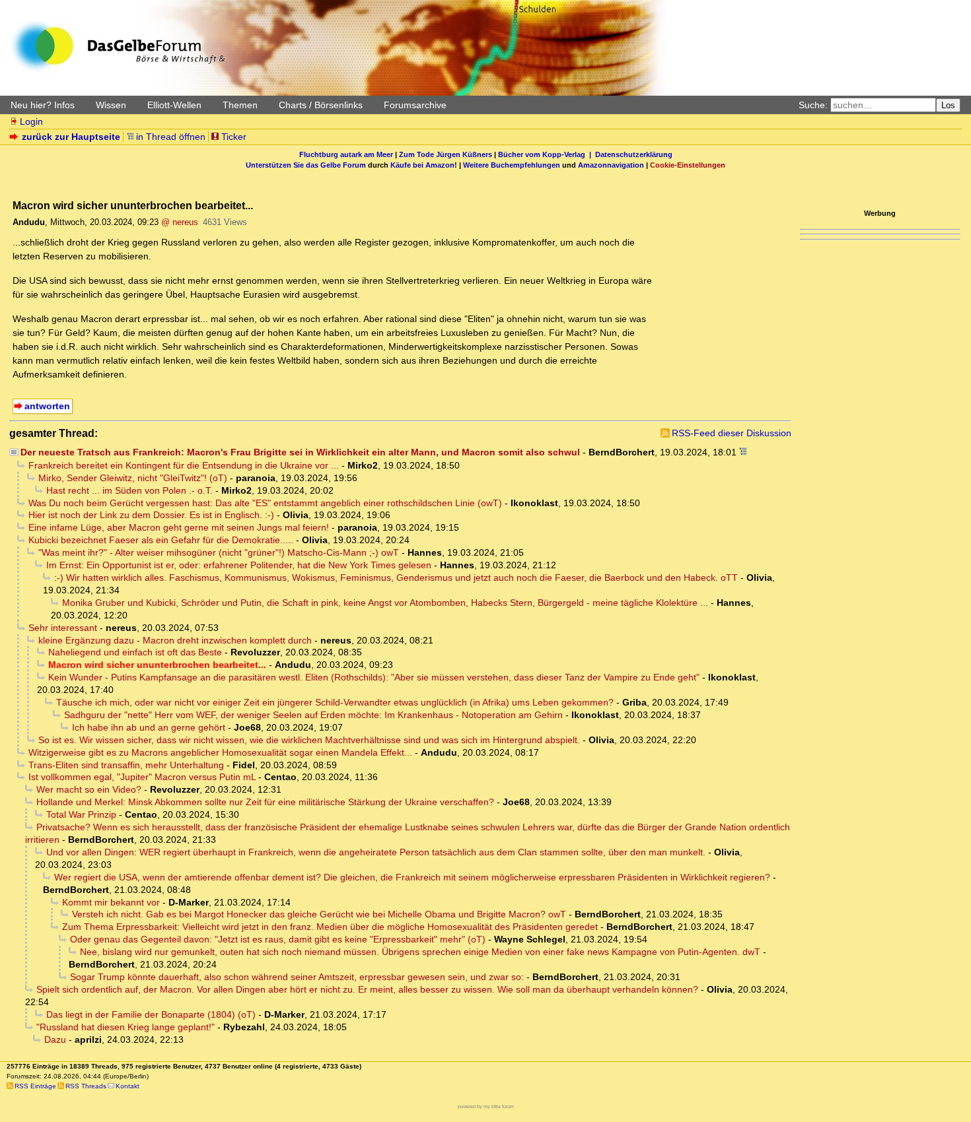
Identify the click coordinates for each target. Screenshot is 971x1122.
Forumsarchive (415, 105)
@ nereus (179, 222)
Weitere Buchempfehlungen (511, 165)
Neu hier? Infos (43, 105)
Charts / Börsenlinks (321, 105)
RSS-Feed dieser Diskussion (731, 433)
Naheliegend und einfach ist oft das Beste (135, 652)
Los (948, 105)
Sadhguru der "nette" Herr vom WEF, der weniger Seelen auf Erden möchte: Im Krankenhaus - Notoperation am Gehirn (313, 715)
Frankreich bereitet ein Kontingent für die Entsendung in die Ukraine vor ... (183, 465)
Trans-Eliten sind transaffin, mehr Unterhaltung (126, 765)
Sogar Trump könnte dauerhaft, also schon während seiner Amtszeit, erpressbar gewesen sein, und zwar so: (297, 977)
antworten (47, 406)
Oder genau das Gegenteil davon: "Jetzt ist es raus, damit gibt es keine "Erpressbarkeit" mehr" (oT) (278, 939)
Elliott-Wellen (174, 105)
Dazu (55, 1039)
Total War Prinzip (81, 814)
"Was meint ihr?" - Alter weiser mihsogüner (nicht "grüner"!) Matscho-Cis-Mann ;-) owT (218, 552)
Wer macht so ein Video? (88, 789)
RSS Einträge (35, 1086)
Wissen (111, 105)
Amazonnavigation (611, 165)
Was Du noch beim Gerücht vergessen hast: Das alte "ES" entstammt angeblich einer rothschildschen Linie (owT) (265, 503)
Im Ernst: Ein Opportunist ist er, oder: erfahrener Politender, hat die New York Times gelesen (238, 565)
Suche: (813, 105)
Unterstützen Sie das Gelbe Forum (306, 165)
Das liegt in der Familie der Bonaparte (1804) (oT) (151, 1014)
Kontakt (127, 1086)
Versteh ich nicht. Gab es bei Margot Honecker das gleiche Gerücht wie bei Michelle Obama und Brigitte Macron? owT (319, 914)
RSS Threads (85, 1086)
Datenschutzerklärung (633, 154)
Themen (240, 105)
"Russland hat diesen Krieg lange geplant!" (125, 1027)
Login (31, 121)
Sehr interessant (62, 627)
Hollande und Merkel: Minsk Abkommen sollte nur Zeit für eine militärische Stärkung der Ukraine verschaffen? (265, 802)
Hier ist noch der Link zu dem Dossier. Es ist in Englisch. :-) (151, 515)
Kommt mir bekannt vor (111, 902)
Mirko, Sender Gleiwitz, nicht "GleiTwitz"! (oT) (132, 478)
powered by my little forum (486, 1106)
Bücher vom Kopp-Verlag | (546, 154)
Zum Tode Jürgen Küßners (445, 154)
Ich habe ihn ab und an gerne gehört (148, 727)
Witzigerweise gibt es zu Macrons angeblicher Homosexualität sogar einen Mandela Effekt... (220, 752)
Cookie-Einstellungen (687, 165)
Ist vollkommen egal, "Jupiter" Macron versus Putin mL (142, 777)
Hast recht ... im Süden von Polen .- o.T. (129, 490)
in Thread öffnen (170, 136)
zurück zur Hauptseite (71, 136)
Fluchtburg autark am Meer (346, 154)
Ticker (233, 136)
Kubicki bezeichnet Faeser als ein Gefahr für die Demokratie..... (160, 540)
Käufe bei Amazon (422, 165)
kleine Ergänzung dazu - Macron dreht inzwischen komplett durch (175, 640)
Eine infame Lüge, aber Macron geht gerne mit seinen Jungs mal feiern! (178, 527)
